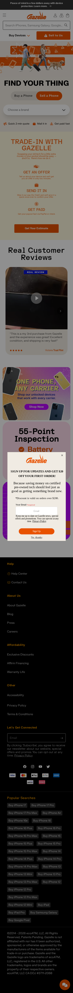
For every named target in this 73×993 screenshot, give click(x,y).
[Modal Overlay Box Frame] (36, 496)
